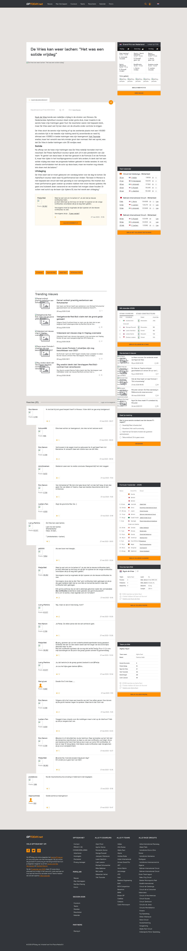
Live (157, 201)
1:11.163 (136, 70)
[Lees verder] (74, 213)
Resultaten (92, 4)
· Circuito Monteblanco (147, 908)
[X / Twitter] (33, 850)
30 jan (122, 191)
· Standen (76, 909)
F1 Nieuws (39, 272)
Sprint (136, 53)
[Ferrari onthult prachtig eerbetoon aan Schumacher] (45, 300)
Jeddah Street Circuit (145, 517)
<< (38, 100)
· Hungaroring (143, 926)
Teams (82, 4)
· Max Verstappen (79, 881)
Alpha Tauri (63, 272)
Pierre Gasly (123, 666)
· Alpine (119, 853)
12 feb (121, 205)
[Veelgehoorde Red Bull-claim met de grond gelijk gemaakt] (45, 317)
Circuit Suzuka (144, 511)
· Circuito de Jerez (145, 905)
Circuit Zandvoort (144, 551)
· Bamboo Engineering (124, 880)
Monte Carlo (143, 531)
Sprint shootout (122, 65)
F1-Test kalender (44, 875)
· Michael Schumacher (102, 865)
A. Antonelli (123, 57)
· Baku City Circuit (145, 877)
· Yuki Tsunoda (100, 877)
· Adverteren (77, 853)
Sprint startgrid (139, 53)
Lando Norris (130, 334)
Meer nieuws (139, 93)
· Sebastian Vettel (101, 874)
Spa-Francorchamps (145, 544)
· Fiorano (142, 911)
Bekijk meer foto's (139, 87)
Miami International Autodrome (148, 521)
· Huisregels (77, 856)
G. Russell (137, 58)
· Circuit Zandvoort (145, 902)
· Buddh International (146, 883)
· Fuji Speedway (144, 914)
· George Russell (100, 853)
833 (35, 803)
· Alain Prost (99, 844)
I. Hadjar (134, 177)
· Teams (75, 906)
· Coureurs (76, 903)
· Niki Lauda (99, 871)
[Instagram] (39, 850)
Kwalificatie (138, 64)
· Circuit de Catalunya (146, 886)
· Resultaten (77, 912)
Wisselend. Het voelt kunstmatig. (133, 428)
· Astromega (121, 871)
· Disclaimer (77, 859)
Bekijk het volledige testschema (139, 232)
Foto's (111, 4)
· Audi (119, 877)
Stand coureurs (126, 314)
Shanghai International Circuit (148, 507)
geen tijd (137, 60)
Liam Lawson (124, 677)
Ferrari (143, 330)
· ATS (118, 874)
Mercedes (144, 320)
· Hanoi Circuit (143, 920)
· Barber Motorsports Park (148, 880)
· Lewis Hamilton (100, 859)
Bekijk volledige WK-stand (139, 344)
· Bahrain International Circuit (149, 868)
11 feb (121, 201)
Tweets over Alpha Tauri (130, 688)
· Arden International (124, 859)
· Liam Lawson (100, 862)
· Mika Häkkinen (100, 868)
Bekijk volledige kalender (139, 558)
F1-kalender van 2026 (38, 869)
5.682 (45, 689)
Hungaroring (143, 547)
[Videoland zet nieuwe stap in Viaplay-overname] (45, 333)
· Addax (119, 844)
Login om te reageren (108, 402)
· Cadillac (120, 899)
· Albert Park (143, 847)
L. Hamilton (135, 191)
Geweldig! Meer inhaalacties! (132, 425)
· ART (118, 865)
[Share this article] (111, 102)
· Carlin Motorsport (123, 905)
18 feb (122, 219)
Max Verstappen (61, 4)
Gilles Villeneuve (144, 527)
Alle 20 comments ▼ (70, 223)
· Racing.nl (76, 931)
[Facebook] (28, 850)
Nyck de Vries (41, 117)
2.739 (35, 417)
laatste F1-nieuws (57, 857)
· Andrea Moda (122, 856)
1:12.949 (122, 59)
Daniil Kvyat (123, 675)
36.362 (44, 206)
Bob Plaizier (77, 110)
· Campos (120, 902)
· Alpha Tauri (121, 850)
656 (44, 436)
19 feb (122, 222)
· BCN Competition (123, 886)
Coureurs (74, 4)
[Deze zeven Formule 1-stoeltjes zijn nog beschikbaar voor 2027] (45, 348)
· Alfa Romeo (121, 847)
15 (157, 406)
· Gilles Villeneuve (145, 917)
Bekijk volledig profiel (139, 605)
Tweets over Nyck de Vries (131, 599)
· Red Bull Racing (79, 884)
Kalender (102, 4)
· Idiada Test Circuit (145, 929)
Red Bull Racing (42, 866)
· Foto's (75, 887)
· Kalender (76, 915)
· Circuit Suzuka (144, 899)
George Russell (131, 327)
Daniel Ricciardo (125, 663)
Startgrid (151, 54)
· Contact (76, 844)
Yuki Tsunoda (94, 136)
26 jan (122, 177)
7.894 (45, 556)
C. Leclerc (151, 68)
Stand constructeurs (145, 314)
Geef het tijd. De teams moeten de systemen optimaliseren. (136, 433)
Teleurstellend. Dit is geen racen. (133, 437)
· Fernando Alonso (101, 850)
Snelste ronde (153, 64)
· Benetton (120, 889)
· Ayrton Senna (100, 847)
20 (157, 363)
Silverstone (143, 541)
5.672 (45, 474)
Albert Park (143, 504)
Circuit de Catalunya (131, 174)
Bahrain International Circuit (134, 198)
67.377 (36, 530)
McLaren (143, 334)
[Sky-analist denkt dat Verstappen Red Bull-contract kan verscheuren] (45, 366)
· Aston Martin (122, 868)
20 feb (122, 225)
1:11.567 (122, 71)
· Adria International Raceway (149, 844)
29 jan (122, 187)
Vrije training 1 (124, 53)
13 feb (121, 208)
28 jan (122, 184)
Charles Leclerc (130, 337)
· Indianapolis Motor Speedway (149, 932)
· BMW (119, 892)
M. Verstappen (136, 181)
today (34, 4)
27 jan (122, 181)
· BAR (119, 883)
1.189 (35, 784)
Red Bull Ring (143, 537)
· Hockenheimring (145, 923)
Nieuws (50, 4)
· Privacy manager (79, 862)
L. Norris (151, 58)
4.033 (45, 511)
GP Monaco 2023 (76, 272)
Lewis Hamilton (130, 330)
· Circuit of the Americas (147, 895)
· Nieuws (76, 878)
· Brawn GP (120, 895)
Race (150, 53)
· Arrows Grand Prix (123, 862)
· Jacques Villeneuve (102, 856)
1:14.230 (151, 70)
